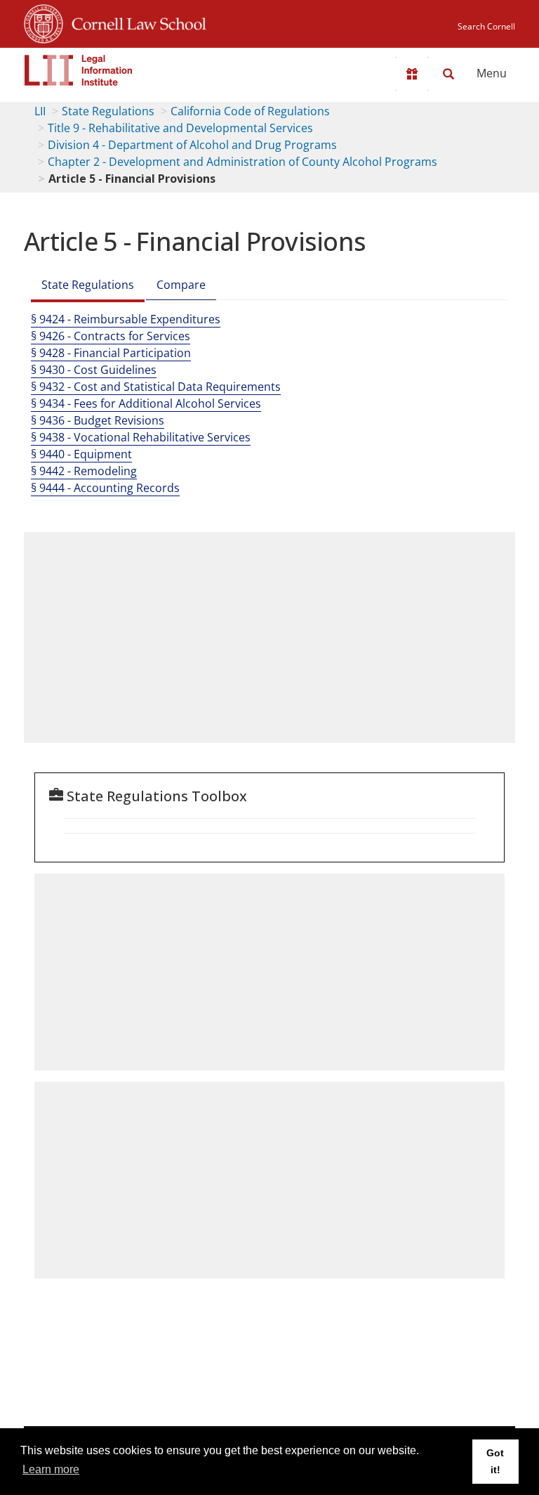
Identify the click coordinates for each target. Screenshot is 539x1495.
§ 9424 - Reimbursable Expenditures (125, 319)
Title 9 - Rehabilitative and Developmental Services (180, 128)
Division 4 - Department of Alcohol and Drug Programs (192, 145)
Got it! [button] (495, 1461)
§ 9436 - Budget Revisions (97, 420)
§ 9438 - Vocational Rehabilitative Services (141, 437)
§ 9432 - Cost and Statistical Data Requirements (156, 386)
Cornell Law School (134, 22)
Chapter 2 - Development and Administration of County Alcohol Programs (242, 161)
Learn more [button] (50, 1469)
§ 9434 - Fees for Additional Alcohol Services (146, 403)
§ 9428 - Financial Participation (111, 353)
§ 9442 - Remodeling (84, 471)
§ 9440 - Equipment (81, 454)
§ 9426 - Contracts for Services (110, 336)
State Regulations (108, 111)
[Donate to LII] (412, 74)
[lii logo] (79, 70)
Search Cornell (486, 26)
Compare (181, 284)
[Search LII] (448, 74)
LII (40, 111)
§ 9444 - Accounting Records (105, 488)
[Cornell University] (43, 22)
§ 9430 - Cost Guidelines (94, 369)
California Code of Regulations (250, 111)
